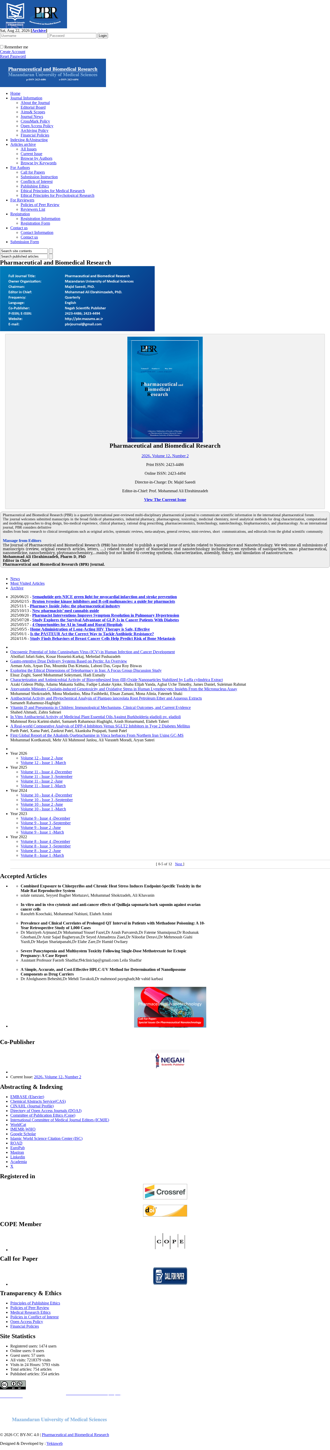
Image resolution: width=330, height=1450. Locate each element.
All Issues (29, 149)
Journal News (32, 116)
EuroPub (17, 1148)
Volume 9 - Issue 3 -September (46, 823)
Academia (18, 1161)
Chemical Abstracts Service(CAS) (38, 1101)
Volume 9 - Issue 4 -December (45, 818)
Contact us (19, 228)
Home (15, 93)
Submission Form (24, 242)
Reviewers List (33, 209)
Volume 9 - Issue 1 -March (42, 832)
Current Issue (31, 153)
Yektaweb (54, 1443)
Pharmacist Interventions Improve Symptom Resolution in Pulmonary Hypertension (105, 615)
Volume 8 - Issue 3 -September (46, 846)
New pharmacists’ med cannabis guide (65, 610)
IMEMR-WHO (23, 1129)
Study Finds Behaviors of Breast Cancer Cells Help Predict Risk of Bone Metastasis (102, 638)
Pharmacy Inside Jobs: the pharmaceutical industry (75, 606)
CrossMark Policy (35, 121)
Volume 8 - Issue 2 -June (41, 851)
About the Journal (35, 102)
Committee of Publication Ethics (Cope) (42, 1115)
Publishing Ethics (35, 186)
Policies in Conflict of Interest (34, 1317)
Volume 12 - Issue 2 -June (42, 758)
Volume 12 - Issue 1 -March (43, 762)
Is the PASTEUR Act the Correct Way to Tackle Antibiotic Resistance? (92, 634)
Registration (20, 214)
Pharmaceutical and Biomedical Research (75, 1434)
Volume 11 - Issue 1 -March (43, 786)
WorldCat (18, 1124)
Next (179, 864)
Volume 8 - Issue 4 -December (45, 841)
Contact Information (37, 232)
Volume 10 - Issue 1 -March (43, 809)
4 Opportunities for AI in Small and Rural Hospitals (77, 624)
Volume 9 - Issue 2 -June (41, 827)
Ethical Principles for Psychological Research (57, 195)
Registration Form (35, 223)
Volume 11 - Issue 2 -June (42, 781)
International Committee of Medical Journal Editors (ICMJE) (59, 1120)
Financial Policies (35, 135)
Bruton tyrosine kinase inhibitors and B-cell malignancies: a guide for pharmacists (103, 601)
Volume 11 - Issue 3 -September (46, 776)
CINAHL (18, 1106)
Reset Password (13, 56)
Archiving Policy (34, 130)
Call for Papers (33, 172)
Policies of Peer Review (40, 204)
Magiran (17, 1152)
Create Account (12, 51)
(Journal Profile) (40, 1106)
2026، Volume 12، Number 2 (165, 456)
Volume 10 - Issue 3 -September (47, 800)
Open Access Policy (37, 126)
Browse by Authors (36, 158)
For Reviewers (22, 200)
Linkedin (17, 1157)
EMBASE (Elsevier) (27, 1097)
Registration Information (40, 218)
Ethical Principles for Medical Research (53, 191)
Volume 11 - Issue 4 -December (46, 772)
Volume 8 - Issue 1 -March (42, 855)
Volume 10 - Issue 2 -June (42, 804)
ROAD (16, 1143)
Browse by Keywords (38, 163)
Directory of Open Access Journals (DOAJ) (45, 1110)
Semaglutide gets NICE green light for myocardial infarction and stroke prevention (104, 597)
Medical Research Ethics (30, 1312)
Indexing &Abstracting (29, 140)
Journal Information (26, 98)
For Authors (20, 167)
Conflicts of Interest (37, 181)
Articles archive (23, 144)
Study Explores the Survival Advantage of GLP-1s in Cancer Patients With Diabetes (105, 620)
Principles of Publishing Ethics (35, 1303)
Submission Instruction (39, 177)
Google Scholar (23, 1134)
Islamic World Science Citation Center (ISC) (46, 1138)
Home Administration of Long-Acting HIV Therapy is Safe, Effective (90, 629)
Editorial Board (33, 107)
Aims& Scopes (33, 112)
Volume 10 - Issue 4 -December (46, 795)
